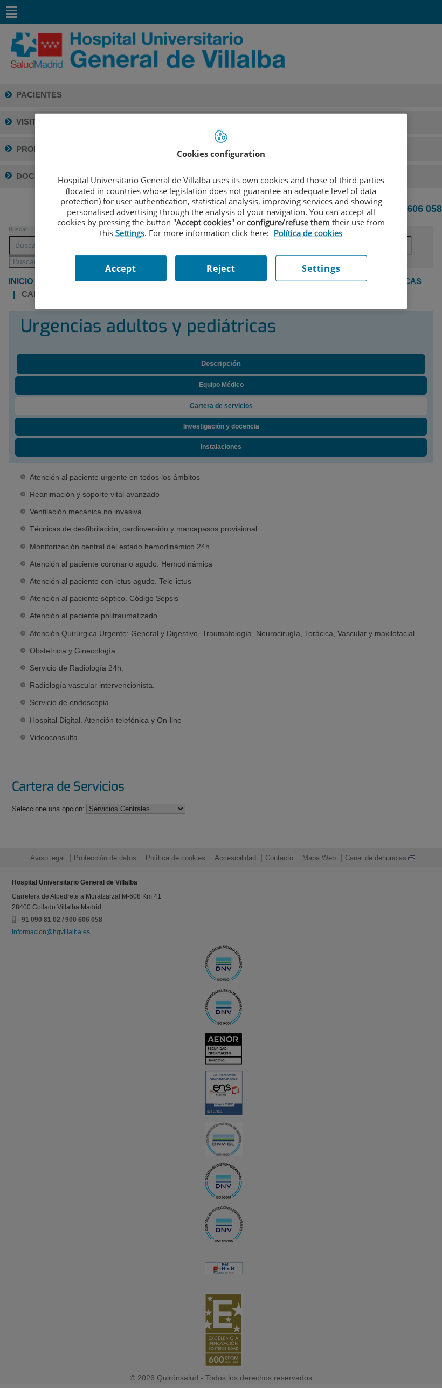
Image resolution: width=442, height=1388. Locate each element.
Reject (221, 268)
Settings (321, 268)
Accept (120, 268)
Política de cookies (308, 232)
